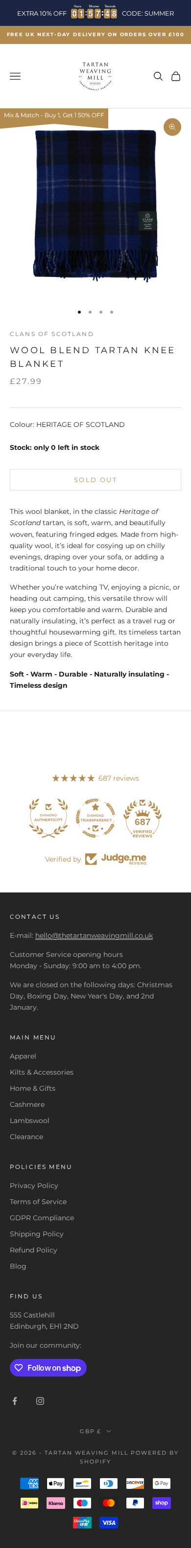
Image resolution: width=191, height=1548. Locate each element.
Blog (18, 1266)
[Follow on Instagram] (40, 1401)
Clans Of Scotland (52, 334)
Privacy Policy (34, 1185)
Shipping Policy (37, 1234)
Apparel (23, 1056)
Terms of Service (38, 1201)
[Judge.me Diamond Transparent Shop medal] (95, 818)
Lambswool (29, 1120)
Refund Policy (33, 1250)
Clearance (26, 1136)
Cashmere (27, 1104)
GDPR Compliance (42, 1217)
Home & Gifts (32, 1088)
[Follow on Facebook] (15, 1401)
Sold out (95, 480)
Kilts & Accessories (41, 1072)
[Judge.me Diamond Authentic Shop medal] (48, 818)
